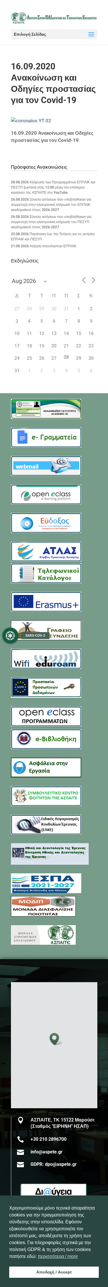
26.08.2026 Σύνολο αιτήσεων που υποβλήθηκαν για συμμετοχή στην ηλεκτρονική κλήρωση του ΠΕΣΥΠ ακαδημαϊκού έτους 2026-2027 (51, 222)
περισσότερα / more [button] (58, 1256)
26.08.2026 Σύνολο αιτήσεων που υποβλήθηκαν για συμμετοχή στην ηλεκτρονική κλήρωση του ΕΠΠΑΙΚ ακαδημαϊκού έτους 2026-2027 (51, 204)
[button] (56, 1039)
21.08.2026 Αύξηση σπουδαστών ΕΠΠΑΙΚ (43, 246)
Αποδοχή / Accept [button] (54, 1272)
